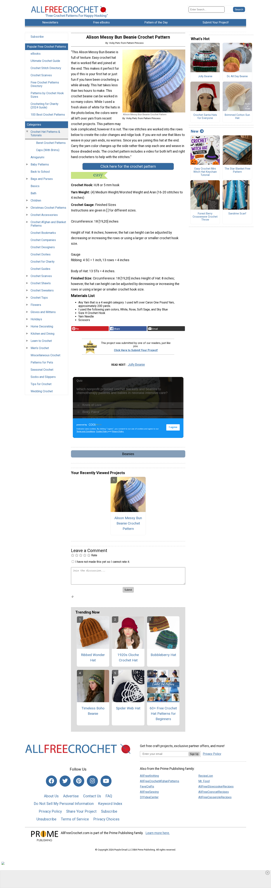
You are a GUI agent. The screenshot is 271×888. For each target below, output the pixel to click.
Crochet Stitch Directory (46, 68)
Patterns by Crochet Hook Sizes (47, 94)
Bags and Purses (42, 179)
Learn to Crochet (41, 341)
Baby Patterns (40, 164)
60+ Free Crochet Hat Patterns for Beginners (163, 713)
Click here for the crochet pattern (128, 166)
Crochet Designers (43, 247)
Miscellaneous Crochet (45, 355)
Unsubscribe (46, 819)
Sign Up (194, 754)
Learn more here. (158, 833)
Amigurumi (37, 157)
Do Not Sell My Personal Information (64, 803)
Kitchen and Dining (42, 333)
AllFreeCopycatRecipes (213, 792)
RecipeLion (205, 776)
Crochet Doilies (41, 254)
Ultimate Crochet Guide (45, 61)
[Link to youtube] (106, 781)
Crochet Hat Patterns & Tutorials (45, 133)
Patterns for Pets (42, 362)
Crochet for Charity (43, 261)
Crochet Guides (40, 269)
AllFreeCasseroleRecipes (215, 797)
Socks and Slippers (43, 377)
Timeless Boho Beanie (93, 711)
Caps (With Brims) (47, 150)
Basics (35, 186)
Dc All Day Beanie (237, 76)
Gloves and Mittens (43, 312)
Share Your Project (81, 811)
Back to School (40, 171)
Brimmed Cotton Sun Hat (237, 117)
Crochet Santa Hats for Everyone (205, 117)
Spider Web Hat (128, 708)
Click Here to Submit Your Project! (136, 350)
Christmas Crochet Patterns (48, 207)
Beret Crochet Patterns (51, 143)
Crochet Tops (39, 297)
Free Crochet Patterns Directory (45, 84)
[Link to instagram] (92, 781)
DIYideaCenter (149, 797)
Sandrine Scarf (237, 213)
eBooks (36, 53)
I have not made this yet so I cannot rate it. (102, 561)
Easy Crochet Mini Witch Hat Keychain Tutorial (205, 171)
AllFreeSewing (149, 792)
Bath (33, 193)
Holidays (36, 319)
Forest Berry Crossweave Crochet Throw (205, 216)
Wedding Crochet (42, 391)
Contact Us (92, 796)
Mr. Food (204, 781)
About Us (51, 796)
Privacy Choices (106, 819)
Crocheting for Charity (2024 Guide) (44, 105)
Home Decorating (42, 326)
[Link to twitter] (65, 781)
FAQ (108, 796)
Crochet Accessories (44, 215)
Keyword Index (110, 803)
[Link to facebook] (51, 781)
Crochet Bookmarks (43, 233)
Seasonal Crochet (42, 369)
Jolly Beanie (136, 364)
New (194, 131)
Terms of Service (75, 819)
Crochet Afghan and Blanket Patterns (48, 223)
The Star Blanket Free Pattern (237, 170)
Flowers (36, 305)
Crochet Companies (43, 240)
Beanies (128, 454)
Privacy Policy (50, 811)
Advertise (71, 796)
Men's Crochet (40, 348)
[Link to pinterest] (78, 781)
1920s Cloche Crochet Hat (128, 657)
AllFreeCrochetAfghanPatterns (159, 781)
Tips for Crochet (41, 384)
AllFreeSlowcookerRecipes (216, 786)
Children (36, 200)
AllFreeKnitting (149, 776)
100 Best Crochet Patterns (48, 114)
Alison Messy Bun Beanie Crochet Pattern (128, 523)
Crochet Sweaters (42, 290)
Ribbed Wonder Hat (93, 657)
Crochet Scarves (41, 75)
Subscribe (37, 36)
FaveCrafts (147, 786)
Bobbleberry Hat (163, 655)
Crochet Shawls (41, 283)
